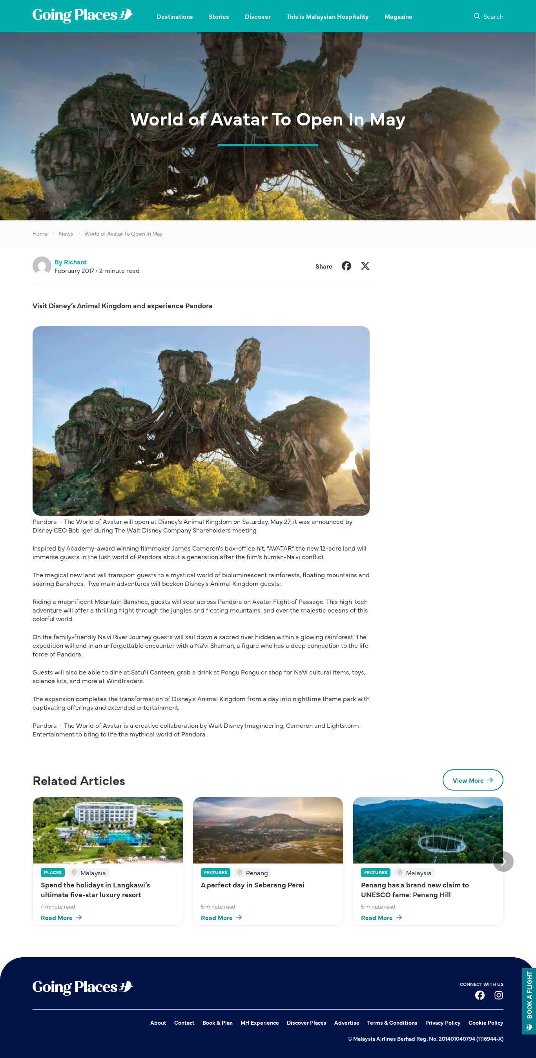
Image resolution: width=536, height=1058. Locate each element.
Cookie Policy (486, 1022)
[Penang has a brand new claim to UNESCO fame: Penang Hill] (428, 830)
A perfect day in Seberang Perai (252, 884)
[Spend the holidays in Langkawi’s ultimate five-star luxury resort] (108, 830)
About (158, 1022)
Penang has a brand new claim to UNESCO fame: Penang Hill (415, 889)
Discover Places (306, 1022)
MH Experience (260, 1022)
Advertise (346, 1022)
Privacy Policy (443, 1022)
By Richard (71, 261)
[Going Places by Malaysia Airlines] (83, 16)
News (66, 233)
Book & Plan (217, 1022)
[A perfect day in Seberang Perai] (268, 830)
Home (40, 233)
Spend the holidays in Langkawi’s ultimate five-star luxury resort (95, 889)
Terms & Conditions (392, 1022)
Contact (184, 1022)
